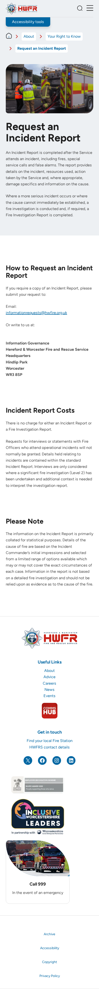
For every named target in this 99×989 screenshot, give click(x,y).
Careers (49, 683)
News (49, 689)
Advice (49, 677)
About (29, 36)
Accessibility (49, 948)
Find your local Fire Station (50, 740)
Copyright (49, 962)
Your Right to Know (64, 36)
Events (49, 696)
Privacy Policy (49, 976)
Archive (49, 934)
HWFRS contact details (49, 747)
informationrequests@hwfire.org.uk (36, 312)
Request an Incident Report (41, 48)
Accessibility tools (28, 21)
